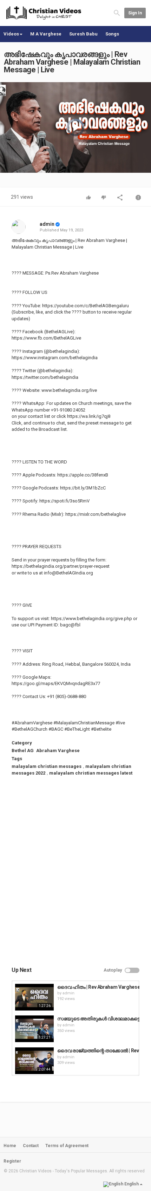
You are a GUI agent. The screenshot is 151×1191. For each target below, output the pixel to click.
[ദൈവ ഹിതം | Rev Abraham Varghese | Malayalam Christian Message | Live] (34, 997)
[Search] (117, 13)
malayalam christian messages (46, 766)
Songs (112, 34)
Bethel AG (23, 750)
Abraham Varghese (58, 750)
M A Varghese (45, 34)
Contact (31, 1145)
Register (12, 1161)
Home (10, 1145)
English (131, 1184)
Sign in (135, 13)
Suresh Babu (83, 34)
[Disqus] (75, 877)
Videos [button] (11, 34)
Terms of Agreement (66, 1145)
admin (47, 224)
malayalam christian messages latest (90, 773)
